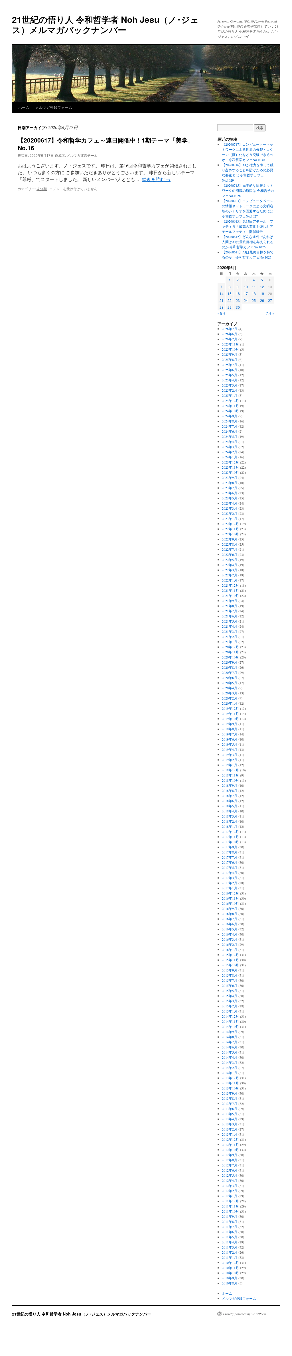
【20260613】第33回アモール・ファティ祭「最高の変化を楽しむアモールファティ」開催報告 (247, 226)
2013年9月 (229, 1093)
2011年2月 (229, 1252)
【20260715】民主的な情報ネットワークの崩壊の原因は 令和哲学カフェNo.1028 (248, 190)
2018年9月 (229, 785)
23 (238, 300)
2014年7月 (229, 1042)
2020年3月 (229, 693)
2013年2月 (229, 1129)
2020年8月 (229, 667)
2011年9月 (229, 1216)
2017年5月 (229, 867)
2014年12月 (230, 1016)
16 (238, 293)
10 (246, 286)
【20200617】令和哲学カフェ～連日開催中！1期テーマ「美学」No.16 (106, 144)
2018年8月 (229, 790)
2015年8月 (229, 975)
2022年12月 (230, 523)
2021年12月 (230, 585)
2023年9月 (229, 477)
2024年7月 (229, 426)
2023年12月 (230, 462)
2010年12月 (230, 1262)
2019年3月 (229, 754)
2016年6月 (229, 924)
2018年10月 (230, 780)
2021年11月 (230, 590)
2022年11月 (230, 528)
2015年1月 (229, 1011)
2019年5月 (229, 744)
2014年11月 (230, 1021)
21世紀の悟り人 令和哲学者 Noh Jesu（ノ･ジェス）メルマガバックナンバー (105, 24)
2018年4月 (229, 811)
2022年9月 (229, 539)
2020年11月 (230, 652)
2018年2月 (229, 821)
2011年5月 (229, 1237)
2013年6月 (229, 1108)
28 (222, 307)
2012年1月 (229, 1196)
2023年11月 (230, 467)
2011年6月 (229, 1231)
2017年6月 (229, 862)
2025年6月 (229, 369)
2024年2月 (229, 452)
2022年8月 (229, 544)
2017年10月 (230, 841)
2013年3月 (229, 1124)
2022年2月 (229, 575)
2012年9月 (229, 1154)
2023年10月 (230, 472)
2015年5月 (229, 990)
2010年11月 (230, 1267)
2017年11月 (230, 836)
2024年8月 (229, 421)
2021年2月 (229, 636)
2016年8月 (229, 913)
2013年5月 (229, 1113)
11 (254, 286)
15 (230, 293)
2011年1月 (229, 1257)
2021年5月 (229, 621)
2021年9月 (229, 600)
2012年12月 (230, 1139)
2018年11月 (230, 775)
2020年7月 (229, 672)
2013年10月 (230, 1088)
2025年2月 (229, 390)
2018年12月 (230, 770)
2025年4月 (229, 380)
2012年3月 (229, 1185)
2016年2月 (229, 944)
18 (254, 293)
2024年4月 (229, 441)
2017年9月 (229, 847)
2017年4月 (229, 872)
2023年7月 (229, 487)
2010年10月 (230, 1272)
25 (254, 300)
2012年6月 (229, 1170)
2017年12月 (230, 831)
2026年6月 (229, 334)
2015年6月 (229, 985)
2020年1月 (229, 703)
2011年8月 (229, 1221)
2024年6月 (229, 431)
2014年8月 (229, 1036)
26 (262, 300)
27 (270, 300)
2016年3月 (229, 939)
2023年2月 (229, 513)
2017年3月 (229, 877)
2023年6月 (229, 493)
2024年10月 (230, 410)
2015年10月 (230, 965)
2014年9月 (229, 1031)
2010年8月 (229, 1283)
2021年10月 (230, 595)
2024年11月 (230, 405)
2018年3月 (229, 816)
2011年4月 (229, 1242)
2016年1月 (229, 949)
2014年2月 (229, 1067)
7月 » (270, 313)
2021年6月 (229, 616)
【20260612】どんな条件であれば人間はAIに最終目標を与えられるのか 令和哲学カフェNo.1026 (247, 241)
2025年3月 (229, 385)
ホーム (23, 107)
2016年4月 (229, 934)
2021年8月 (229, 605)
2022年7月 (229, 549)
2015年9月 (229, 970)
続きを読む (156, 179)
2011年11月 (230, 1206)
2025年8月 (229, 359)
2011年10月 (230, 1211)
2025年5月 (229, 375)
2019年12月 (230, 708)
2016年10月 (230, 903)
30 (238, 307)
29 (230, 307)
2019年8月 (229, 729)
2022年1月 (229, 580)
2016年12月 (230, 893)
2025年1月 (229, 395)
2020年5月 (229, 682)
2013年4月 (229, 1119)
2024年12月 (230, 400)
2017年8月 (229, 852)
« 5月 (221, 313)
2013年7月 (229, 1103)
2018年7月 (229, 795)
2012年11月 (230, 1144)
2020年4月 (229, 688)
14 (222, 293)
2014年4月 (229, 1057)
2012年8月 (229, 1160)
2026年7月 (229, 328)
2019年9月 (229, 723)
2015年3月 (229, 1001)
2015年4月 (229, 995)
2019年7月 (229, 734)
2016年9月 (229, 908)
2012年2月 (229, 1190)
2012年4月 (229, 1180)
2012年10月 (230, 1149)
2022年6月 (229, 554)
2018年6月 (229, 800)
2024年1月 (229, 457)
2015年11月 (230, 959)
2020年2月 (229, 698)
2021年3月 (229, 631)
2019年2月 (229, 759)
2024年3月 (229, 446)
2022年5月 (229, 559)
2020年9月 (229, 662)
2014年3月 (229, 1062)
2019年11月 (230, 713)
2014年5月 (229, 1052)
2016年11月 (230, 898)
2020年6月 (229, 677)
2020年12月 (230, 647)
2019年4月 (229, 749)
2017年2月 (229, 883)
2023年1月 (229, 518)
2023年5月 (229, 498)
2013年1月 (229, 1134)
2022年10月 (230, 534)
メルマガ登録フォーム (53, 107)
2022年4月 (229, 564)
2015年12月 (230, 954)
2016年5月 (229, 929)
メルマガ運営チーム (82, 155)
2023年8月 (229, 482)
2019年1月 (229, 765)
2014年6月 (229, 1047)
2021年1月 (229, 641)
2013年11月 (230, 1083)
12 (262, 286)
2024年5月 (229, 436)
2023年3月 (229, 508)
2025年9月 (229, 354)
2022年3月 (229, 570)
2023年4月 (229, 503)
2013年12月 (230, 1078)
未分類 (41, 188)
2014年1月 (229, 1072)
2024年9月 (229, 416)
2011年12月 (230, 1201)
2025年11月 (230, 344)
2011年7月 (229, 1226)
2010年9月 (229, 1278)
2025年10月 (230, 349)
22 (230, 300)
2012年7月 (229, 1165)
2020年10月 (230, 657)
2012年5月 (229, 1175)
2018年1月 (229, 826)
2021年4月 (229, 626)
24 (246, 300)
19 (262, 293)
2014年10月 (230, 1026)
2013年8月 (229, 1098)
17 (246, 293)
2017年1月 (229, 888)
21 (222, 300)
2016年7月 (229, 918)
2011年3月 (229, 1247)
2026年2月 (229, 339)
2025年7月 (229, 364)
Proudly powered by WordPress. (245, 1314)
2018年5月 (229, 806)
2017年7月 (229, 857)
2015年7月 (229, 980)
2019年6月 (229, 739)
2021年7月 (229, 611)
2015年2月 (229, 1006)
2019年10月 (230, 718)
